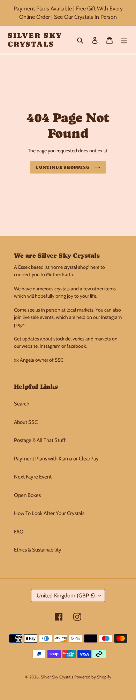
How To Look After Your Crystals (49, 513)
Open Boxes (27, 495)
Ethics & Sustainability (37, 550)
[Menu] (124, 40)
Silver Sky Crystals (35, 39)
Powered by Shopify (92, 676)
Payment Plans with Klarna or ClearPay (56, 459)
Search (21, 404)
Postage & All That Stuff (40, 440)
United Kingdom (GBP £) (66, 595)
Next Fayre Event (33, 477)
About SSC (26, 422)
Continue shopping (63, 167)
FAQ (19, 532)
